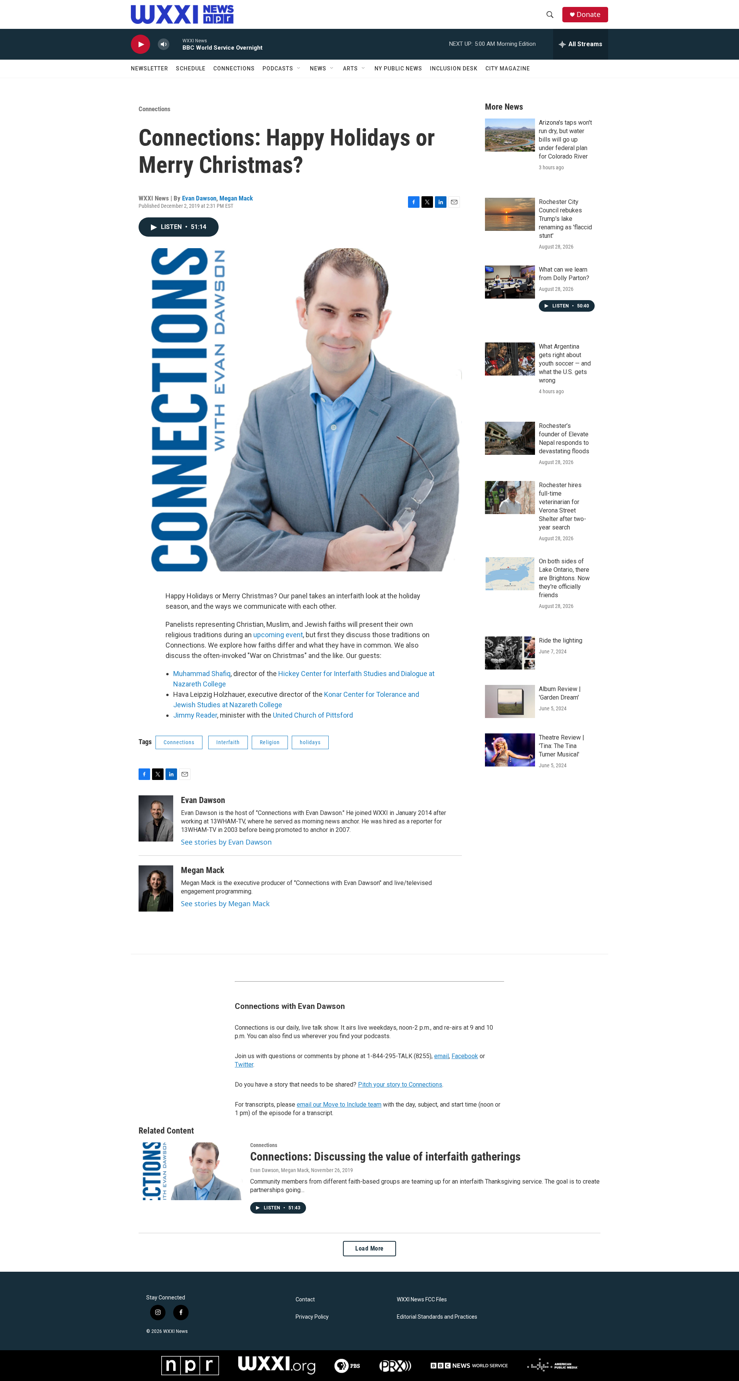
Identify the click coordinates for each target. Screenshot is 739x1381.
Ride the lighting (560, 640)
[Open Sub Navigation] (299, 68)
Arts (350, 68)
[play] (140, 44)
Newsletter (149, 68)
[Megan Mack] (156, 888)
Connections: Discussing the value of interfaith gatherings (385, 1156)
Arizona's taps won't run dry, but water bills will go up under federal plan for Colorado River (565, 139)
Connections (234, 68)
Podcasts (277, 68)
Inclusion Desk (454, 68)
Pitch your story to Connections (400, 1084)
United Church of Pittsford (313, 715)
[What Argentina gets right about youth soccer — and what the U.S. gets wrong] (510, 359)
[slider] (176, 44)
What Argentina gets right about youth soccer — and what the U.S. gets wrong (565, 363)
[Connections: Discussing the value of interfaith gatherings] (190, 1171)
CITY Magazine (507, 68)
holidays (310, 742)
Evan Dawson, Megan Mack (279, 1170)
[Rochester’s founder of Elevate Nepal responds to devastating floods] (510, 438)
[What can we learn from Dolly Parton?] (510, 282)
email (441, 1056)
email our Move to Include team (339, 1104)
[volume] (163, 44)
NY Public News (398, 68)
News (318, 68)
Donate (588, 14)
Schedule (191, 68)
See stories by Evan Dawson (226, 842)
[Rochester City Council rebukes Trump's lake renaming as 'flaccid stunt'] (510, 214)
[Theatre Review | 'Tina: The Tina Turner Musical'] (510, 749)
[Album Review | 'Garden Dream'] (510, 701)
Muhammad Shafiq (202, 674)
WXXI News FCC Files (422, 1300)
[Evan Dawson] (156, 818)
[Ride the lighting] (510, 653)
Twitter (244, 1064)
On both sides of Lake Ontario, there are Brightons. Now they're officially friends (564, 578)
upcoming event (277, 635)
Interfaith (228, 742)
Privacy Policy (312, 1317)
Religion (270, 742)
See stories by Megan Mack (225, 903)
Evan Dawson (199, 198)
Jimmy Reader (195, 715)
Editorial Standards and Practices (437, 1317)
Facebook (464, 1056)
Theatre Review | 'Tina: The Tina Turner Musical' (561, 746)
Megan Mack (236, 198)
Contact (305, 1300)
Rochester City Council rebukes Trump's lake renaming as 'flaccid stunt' (565, 218)
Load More (369, 1248)
